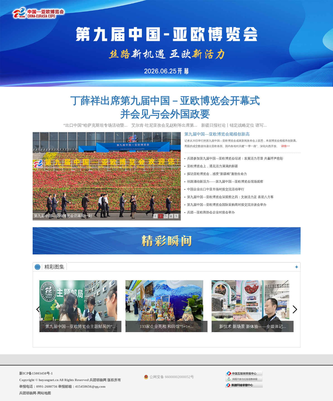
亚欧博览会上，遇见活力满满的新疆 (212, 166)
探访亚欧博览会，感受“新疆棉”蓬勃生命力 (217, 174)
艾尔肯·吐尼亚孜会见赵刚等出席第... (164, 125)
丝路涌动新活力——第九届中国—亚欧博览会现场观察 (225, 181)
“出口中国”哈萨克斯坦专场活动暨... (95, 125)
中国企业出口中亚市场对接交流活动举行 (215, 189)
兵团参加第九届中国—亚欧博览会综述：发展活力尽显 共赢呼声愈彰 (235, 158)
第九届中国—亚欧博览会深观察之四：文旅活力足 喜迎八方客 (230, 197)
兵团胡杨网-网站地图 (35, 393)
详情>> (285, 146)
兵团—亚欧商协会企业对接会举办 (211, 212)
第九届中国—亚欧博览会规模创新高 (217, 134)
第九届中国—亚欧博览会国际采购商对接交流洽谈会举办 (226, 204)
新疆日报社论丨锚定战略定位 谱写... (234, 125)
